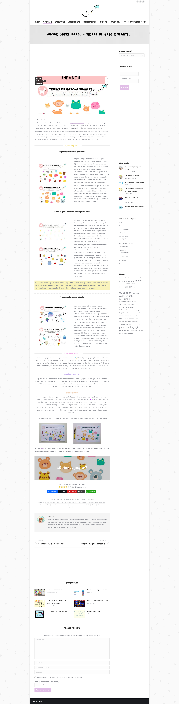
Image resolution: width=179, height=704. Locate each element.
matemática (129, 313)
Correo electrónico (126, 78)
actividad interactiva (129, 278)
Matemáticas (123, 246)
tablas (121, 333)
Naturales (122, 260)
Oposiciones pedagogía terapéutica (133, 168)
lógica (121, 313)
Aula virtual (125, 252)
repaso (141, 330)
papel (104, 504)
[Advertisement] (72, 63)
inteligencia (90, 502)
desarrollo (122, 290)
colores (58, 502)
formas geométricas (72, 502)
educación (64, 502)
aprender (129, 281)
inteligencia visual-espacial (57, 504)
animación (139, 278)
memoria (121, 315)
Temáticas (124, 256)
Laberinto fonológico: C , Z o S (97, 600)
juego (66, 504)
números (93, 504)
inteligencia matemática (44, 504)
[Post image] (39, 592)
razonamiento (134, 330)
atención (53, 502)
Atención (38, 78)
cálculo (134, 287)
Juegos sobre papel (126, 243)
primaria (124, 330)
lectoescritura (72, 504)
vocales (75, 506)
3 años (121, 278)
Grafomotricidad (40, 81)
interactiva (123, 307)
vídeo (42, 448)
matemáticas (138, 313)
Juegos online (124, 236)
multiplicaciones (125, 321)
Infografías (123, 233)
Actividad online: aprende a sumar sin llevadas (56, 602)
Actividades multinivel (54, 590)
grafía (80, 502)
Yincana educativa (93, 611)
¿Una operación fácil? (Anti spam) (46, 682)
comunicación (139, 284)
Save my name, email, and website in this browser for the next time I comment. (59, 677)
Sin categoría (123, 264)
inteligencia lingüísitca (100, 502)
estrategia (136, 293)
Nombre (122, 71)
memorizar (128, 315)
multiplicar (135, 321)
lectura (132, 310)
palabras (99, 504)
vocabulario (128, 333)
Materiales (39, 83)
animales (47, 502)
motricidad (79, 504)
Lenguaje (124, 239)
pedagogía (69, 506)
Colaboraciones (124, 226)
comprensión (129, 284)
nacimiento (122, 324)
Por (83, 499)
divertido (130, 290)
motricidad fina (86, 504)
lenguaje (137, 310)
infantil (84, 502)
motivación (135, 315)
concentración (125, 287)
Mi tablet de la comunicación (57, 611)
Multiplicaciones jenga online (97, 590)
